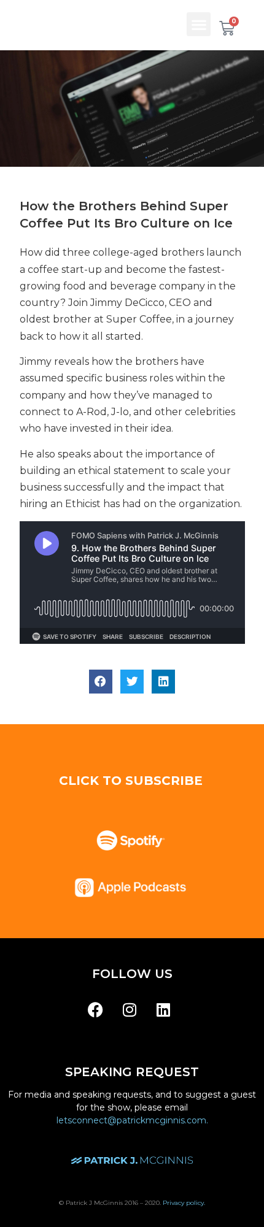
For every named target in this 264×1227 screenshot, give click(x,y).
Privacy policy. (184, 1203)
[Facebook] (95, 1010)
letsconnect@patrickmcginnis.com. (132, 1120)
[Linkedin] (163, 1010)
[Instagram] (129, 1010)
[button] (199, 24)
